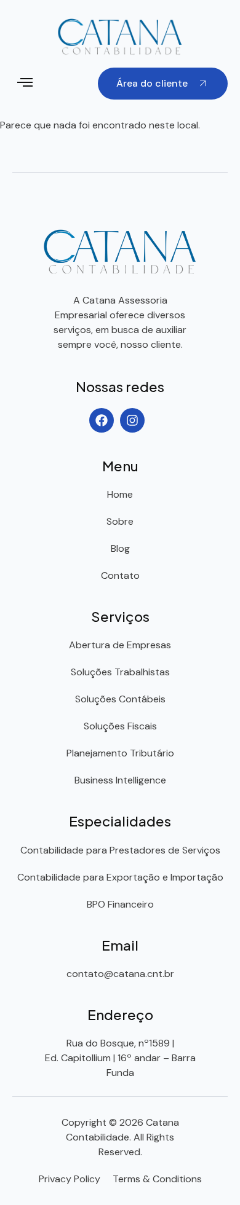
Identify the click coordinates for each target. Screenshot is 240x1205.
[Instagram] (132, 420)
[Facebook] (101, 420)
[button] (25, 83)
